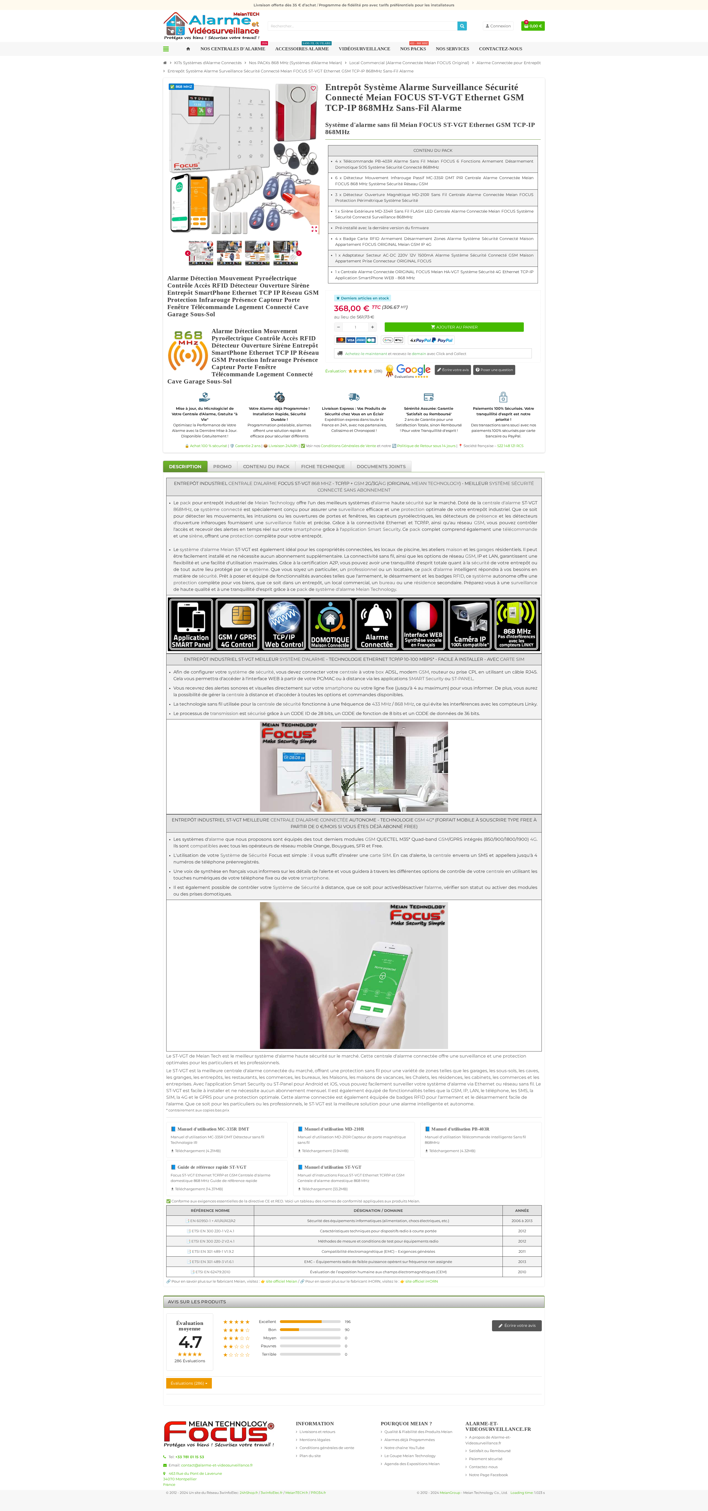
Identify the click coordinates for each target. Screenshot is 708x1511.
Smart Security (384, 529)
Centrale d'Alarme (252, 483)
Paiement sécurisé (486, 1459)
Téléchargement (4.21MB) (196, 1151)
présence (487, 516)
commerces (279, 1077)
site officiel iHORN (421, 1281)
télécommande (520, 529)
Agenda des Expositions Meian (412, 1464)
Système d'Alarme (302, 659)
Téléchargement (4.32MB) (450, 1151)
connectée (425, 1056)
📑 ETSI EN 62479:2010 (210, 1272)
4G (382, 483)
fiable (299, 522)
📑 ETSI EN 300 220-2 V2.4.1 (210, 1241)
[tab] (185, 466)
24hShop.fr (249, 1493)
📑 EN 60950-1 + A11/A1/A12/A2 (210, 1220)
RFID (458, 576)
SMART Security (426, 678)
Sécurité (522, 483)
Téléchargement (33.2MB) (323, 1189)
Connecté (330, 490)
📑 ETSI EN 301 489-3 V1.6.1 (210, 1261)
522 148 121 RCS (510, 445)
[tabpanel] (354, 881)
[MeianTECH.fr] (211, 25)
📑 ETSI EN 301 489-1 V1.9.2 (210, 1251)
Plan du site (310, 1455)
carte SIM (512, 659)
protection (413, 509)
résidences (450, 1077)
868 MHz (321, 483)
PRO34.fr (318, 1493)
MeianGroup (450, 1493)
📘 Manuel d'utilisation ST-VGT (329, 1167)
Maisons (338, 1077)
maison (454, 549)
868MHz (182, 509)
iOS (333, 1084)
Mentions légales (315, 1439)
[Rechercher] (462, 26)
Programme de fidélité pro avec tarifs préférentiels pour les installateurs (386, 5)
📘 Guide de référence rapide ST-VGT (208, 1167)
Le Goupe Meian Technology (410, 1455)
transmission (224, 713)
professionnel (362, 569)
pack (185, 502)
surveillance (352, 509)
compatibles (204, 846)
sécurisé (257, 713)
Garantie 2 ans (248, 445)
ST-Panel (283, 1084)
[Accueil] (165, 63)
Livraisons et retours (317, 1431)
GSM (359, 483)
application (354, 529)
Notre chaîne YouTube (404, 1447)
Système (499, 483)
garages (485, 549)
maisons (365, 1077)
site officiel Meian (281, 1281)
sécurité (415, 502)
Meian (227, 549)
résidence (425, 582)
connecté (231, 509)
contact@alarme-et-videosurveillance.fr (217, 1465)
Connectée (334, 820)
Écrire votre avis (455, 370)
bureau (387, 582)
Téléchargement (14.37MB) (197, 1189)
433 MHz (381, 704)
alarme (382, 502)
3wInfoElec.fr (272, 1493)
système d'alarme (199, 549)
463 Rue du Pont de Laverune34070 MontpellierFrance (192, 1479)
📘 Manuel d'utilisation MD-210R (331, 1129)
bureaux (311, 1077)
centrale (349, 672)
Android (314, 1084)
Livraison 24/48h (283, 445)
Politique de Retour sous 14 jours (426, 445)
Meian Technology (435, 483)
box (380, 672)
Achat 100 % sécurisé (208, 445)
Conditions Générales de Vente (348, 445)
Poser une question (496, 370)
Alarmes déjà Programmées (409, 1439)
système (210, 509)
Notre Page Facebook (488, 1475)
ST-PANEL (462, 678)
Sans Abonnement (367, 490)
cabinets (481, 1077)
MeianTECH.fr (296, 1493)
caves (532, 1070)
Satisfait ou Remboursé (490, 1451)
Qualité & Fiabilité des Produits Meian (418, 1431)
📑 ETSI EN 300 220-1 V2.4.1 (210, 1231)
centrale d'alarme (501, 502)
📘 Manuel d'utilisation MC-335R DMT (210, 1129)
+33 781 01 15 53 (189, 1457)
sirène (196, 536)
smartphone (307, 529)
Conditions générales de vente (327, 1447)
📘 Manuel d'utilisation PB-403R (457, 1129)
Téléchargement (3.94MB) (323, 1151)
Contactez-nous (483, 1467)
